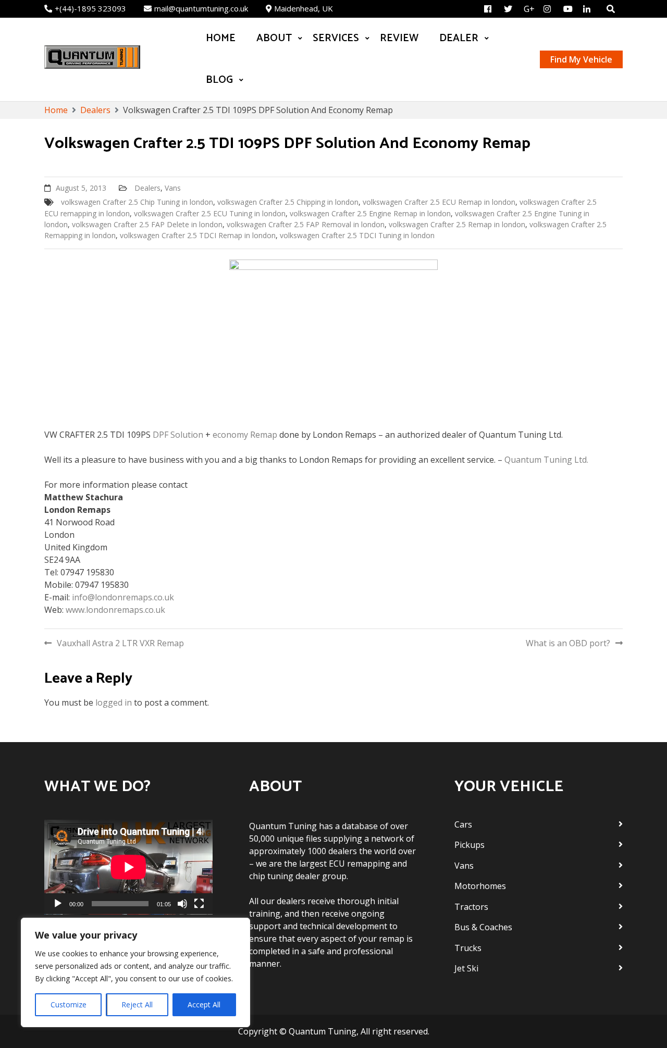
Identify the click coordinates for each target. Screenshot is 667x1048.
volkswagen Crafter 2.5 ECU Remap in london (439, 202)
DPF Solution (178, 434)
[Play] (58, 903)
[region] (135, 972)
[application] (128, 867)
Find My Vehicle (581, 59)
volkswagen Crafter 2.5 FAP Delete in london (147, 224)
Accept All (204, 1004)
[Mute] (182, 903)
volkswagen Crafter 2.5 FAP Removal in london (306, 224)
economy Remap (244, 434)
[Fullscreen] (199, 903)
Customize (69, 1004)
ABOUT (274, 38)
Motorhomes (480, 886)
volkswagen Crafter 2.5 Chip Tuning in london (137, 202)
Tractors (471, 907)
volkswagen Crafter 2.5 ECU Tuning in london (210, 213)
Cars (463, 824)
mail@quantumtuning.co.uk (201, 8)
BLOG (219, 80)
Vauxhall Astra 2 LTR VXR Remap (120, 643)
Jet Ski (466, 968)
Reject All (137, 1004)
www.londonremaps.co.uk (115, 609)
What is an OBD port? (568, 643)
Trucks (467, 948)
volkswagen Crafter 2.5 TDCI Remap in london (198, 235)
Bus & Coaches (483, 927)
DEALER (458, 38)
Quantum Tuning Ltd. (546, 459)
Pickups (469, 844)
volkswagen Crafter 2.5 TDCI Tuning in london (357, 235)
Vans (173, 188)
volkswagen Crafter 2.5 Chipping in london (288, 202)
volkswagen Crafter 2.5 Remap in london (457, 224)
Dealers (147, 188)
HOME (221, 38)
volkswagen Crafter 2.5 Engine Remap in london (370, 213)
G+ (529, 9)
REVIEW (399, 38)
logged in (113, 702)
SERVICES (336, 38)
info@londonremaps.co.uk (123, 597)
